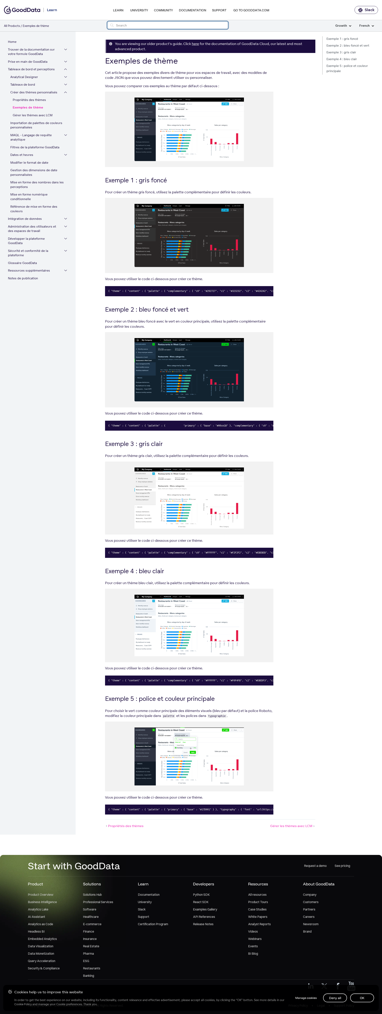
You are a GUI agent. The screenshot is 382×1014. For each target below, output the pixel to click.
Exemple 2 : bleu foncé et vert (347, 45)
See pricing (342, 866)
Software (89, 909)
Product (35, 883)
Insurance (90, 939)
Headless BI (36, 931)
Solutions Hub (92, 895)
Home (12, 42)
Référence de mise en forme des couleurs (33, 209)
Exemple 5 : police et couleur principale (347, 68)
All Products (12, 25)
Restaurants (91, 968)
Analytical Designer (24, 77)
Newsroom (311, 924)
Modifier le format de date (29, 162)
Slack (369, 10)
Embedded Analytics (42, 939)
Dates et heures (21, 155)
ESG (86, 961)
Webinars (255, 939)
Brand (307, 931)
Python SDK (201, 895)
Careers (309, 917)
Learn (118, 10)
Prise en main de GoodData (27, 62)
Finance (88, 931)
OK (362, 998)
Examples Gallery (205, 909)
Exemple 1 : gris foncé (342, 39)
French (364, 25)
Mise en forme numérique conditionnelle (29, 197)
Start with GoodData (74, 865)
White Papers (257, 917)
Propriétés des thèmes (29, 100)
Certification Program (153, 924)
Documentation (192, 10)
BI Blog (253, 953)
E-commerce (92, 924)
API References (204, 917)
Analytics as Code (40, 924)
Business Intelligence (42, 902)
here (195, 44)
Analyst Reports (259, 924)
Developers (203, 883)
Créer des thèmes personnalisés (33, 92)
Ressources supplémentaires (29, 270)
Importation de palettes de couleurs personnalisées (36, 125)
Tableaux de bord (22, 84)
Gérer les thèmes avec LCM (33, 115)
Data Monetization (41, 953)
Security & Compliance (44, 968)
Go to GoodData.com (251, 10)
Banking (88, 976)
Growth (341, 25)
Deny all (335, 998)
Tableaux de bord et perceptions (31, 69)
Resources (258, 883)
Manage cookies (306, 998)
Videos (253, 931)
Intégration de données (25, 219)
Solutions (92, 883)
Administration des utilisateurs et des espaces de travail (32, 229)
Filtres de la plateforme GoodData (34, 147)
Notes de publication (23, 278)
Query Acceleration (41, 961)
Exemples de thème (28, 107)
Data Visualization (40, 946)
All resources (257, 895)
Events (253, 946)
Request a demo (315, 866)
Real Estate (91, 946)
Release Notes (203, 924)
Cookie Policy (23, 1004)
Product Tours (258, 902)
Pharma (88, 953)
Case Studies (257, 909)
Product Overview (40, 895)
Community (163, 10)
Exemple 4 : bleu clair (341, 59)
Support (219, 10)
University (139, 10)
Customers (311, 902)
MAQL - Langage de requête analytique (31, 137)
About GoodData (318, 883)
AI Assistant (36, 917)
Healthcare (91, 917)
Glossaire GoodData (22, 263)
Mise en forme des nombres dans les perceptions (37, 184)
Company (309, 895)
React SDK (201, 902)
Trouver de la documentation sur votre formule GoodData (31, 52)
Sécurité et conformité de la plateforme (28, 253)
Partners (309, 909)
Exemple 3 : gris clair (341, 52)
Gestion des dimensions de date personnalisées (33, 172)
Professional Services (98, 902)
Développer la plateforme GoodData (26, 241)
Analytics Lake (38, 909)
